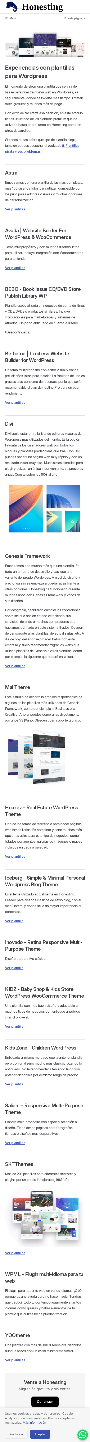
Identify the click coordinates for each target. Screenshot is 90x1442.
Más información (34, 1422)
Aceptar (40, 1434)
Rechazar (16, 1434)
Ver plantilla (14, 921)
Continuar (45, 1401)
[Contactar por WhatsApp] (82, 1434)
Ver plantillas (15, 209)
